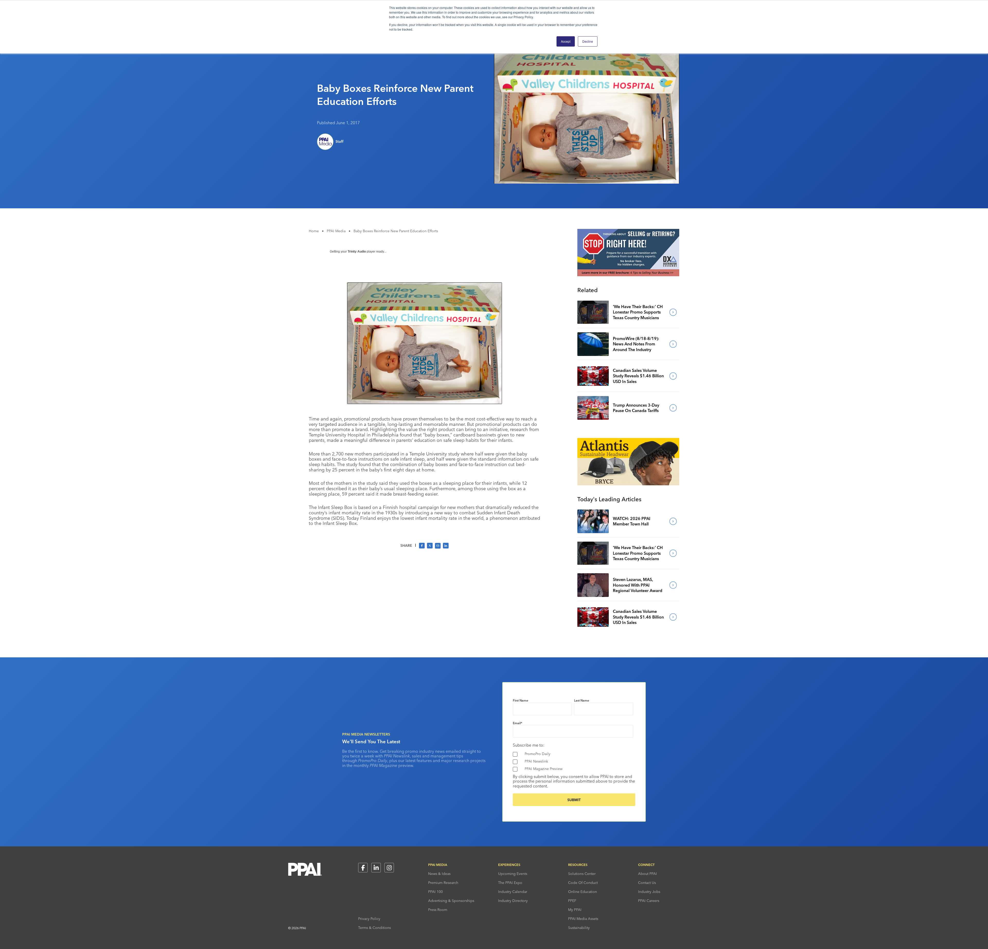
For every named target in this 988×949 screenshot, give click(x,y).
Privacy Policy (369, 918)
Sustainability (579, 927)
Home (314, 231)
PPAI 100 (435, 891)
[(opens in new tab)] (628, 274)
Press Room (437, 909)
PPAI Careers (648, 900)
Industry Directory (513, 900)
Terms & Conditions (374, 927)
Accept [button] (565, 41)
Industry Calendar (512, 891)
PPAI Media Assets (583, 918)
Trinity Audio (357, 251)
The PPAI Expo (510, 882)
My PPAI (574, 909)
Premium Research (443, 882)
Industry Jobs (649, 891)
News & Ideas (439, 873)
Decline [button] (587, 41)
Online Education (582, 891)
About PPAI (647, 873)
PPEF (572, 900)
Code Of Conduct (583, 882)
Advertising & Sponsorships (451, 900)
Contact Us (647, 882)
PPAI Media (336, 231)
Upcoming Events (512, 873)
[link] (593, 312)
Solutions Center (582, 873)
